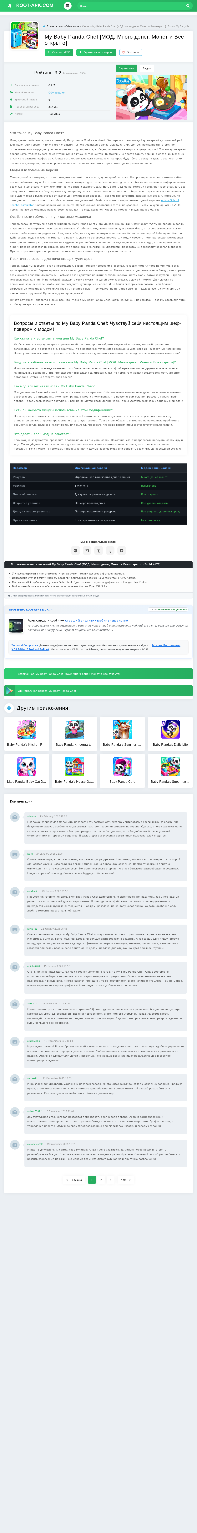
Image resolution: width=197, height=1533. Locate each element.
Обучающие (56, 92)
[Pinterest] (121, 550)
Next (124, 1179)
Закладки (133, 52)
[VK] (87, 550)
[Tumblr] (110, 550)
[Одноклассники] (98, 550)
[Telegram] (75, 550)
